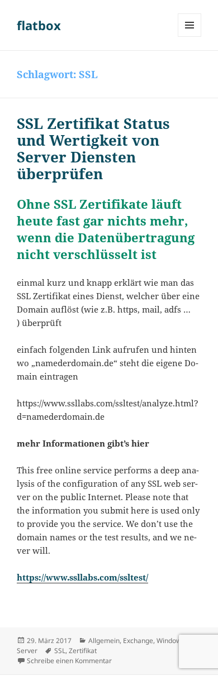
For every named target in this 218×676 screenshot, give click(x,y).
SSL (59, 650)
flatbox (39, 25)
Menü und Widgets (189, 36)
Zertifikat (83, 650)
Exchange (138, 640)
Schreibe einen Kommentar (69, 660)
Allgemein (104, 640)
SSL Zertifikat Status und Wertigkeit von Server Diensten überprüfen (93, 148)
